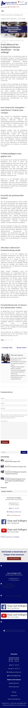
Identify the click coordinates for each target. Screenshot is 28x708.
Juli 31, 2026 (7, 465)
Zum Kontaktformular (14, 558)
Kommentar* (4, 421)
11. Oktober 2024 (4, 40)
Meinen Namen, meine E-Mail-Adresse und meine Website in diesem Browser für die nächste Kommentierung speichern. (14, 416)
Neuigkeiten (17, 40)
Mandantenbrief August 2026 (12, 461)
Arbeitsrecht (11, 40)
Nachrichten (9, 15)
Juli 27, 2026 (7, 470)
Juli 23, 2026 (7, 477)
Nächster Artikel (21, 347)
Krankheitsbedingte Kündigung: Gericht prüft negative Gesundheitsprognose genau (15, 480)
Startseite (3, 15)
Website (3, 408)
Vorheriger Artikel (7, 347)
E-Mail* (3, 403)
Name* (3, 398)
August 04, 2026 (8, 459)
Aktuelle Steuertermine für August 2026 (15, 466)
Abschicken (5, 442)
